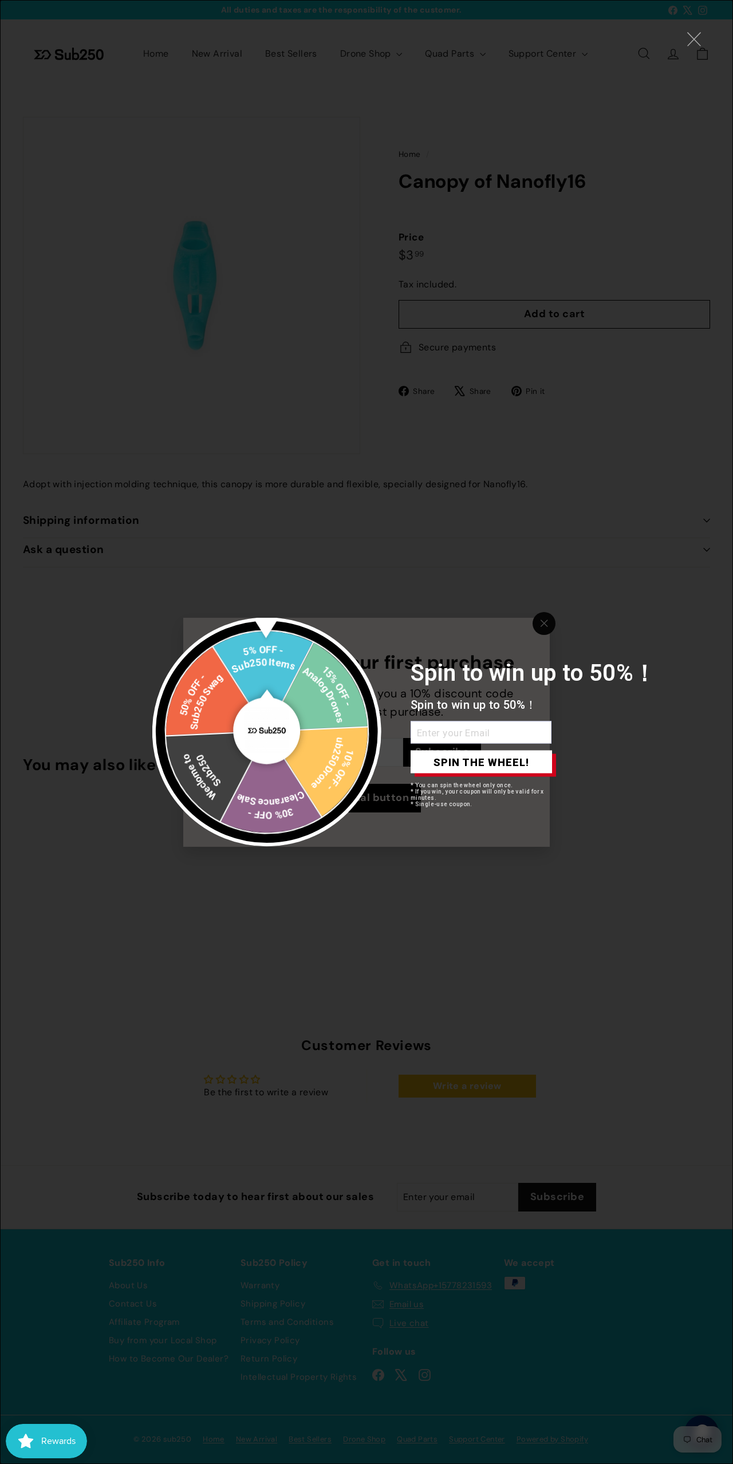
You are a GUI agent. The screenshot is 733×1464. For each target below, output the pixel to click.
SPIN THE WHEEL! (481, 762)
